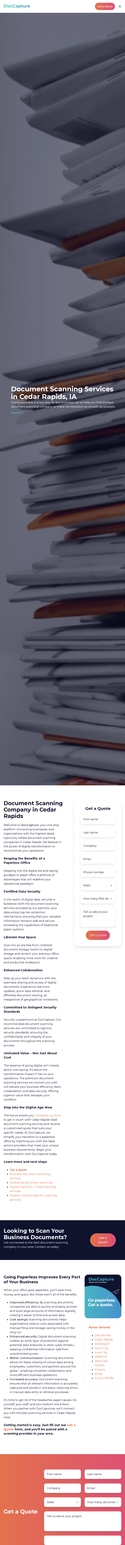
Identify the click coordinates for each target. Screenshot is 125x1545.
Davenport (102, 1344)
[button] (119, 6)
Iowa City (101, 1352)
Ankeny (100, 1369)
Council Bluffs (104, 1378)
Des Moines (103, 1335)
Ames (99, 1374)
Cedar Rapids (104, 1339)
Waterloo (101, 1356)
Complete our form (48, 1115)
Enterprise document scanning (31, 1182)
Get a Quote (104, 6)
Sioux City (101, 1348)
